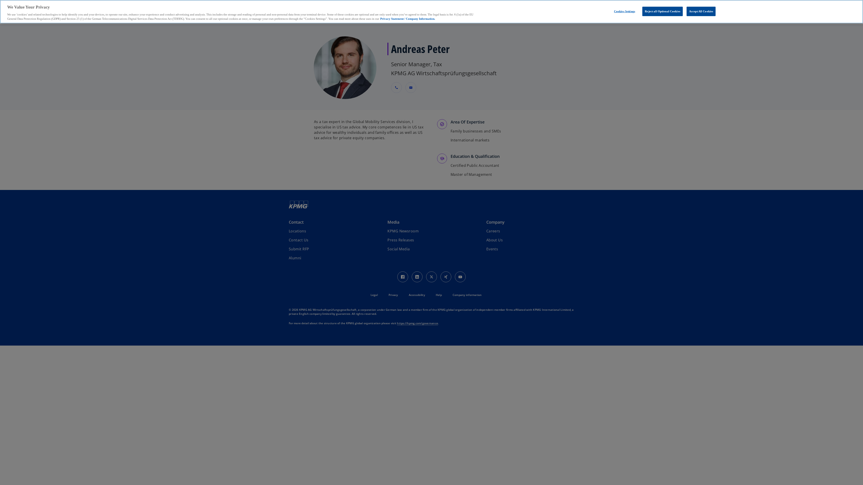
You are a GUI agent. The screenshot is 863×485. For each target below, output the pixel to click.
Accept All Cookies (701, 11)
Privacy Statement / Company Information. (407, 18)
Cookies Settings (624, 11)
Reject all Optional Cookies (662, 11)
